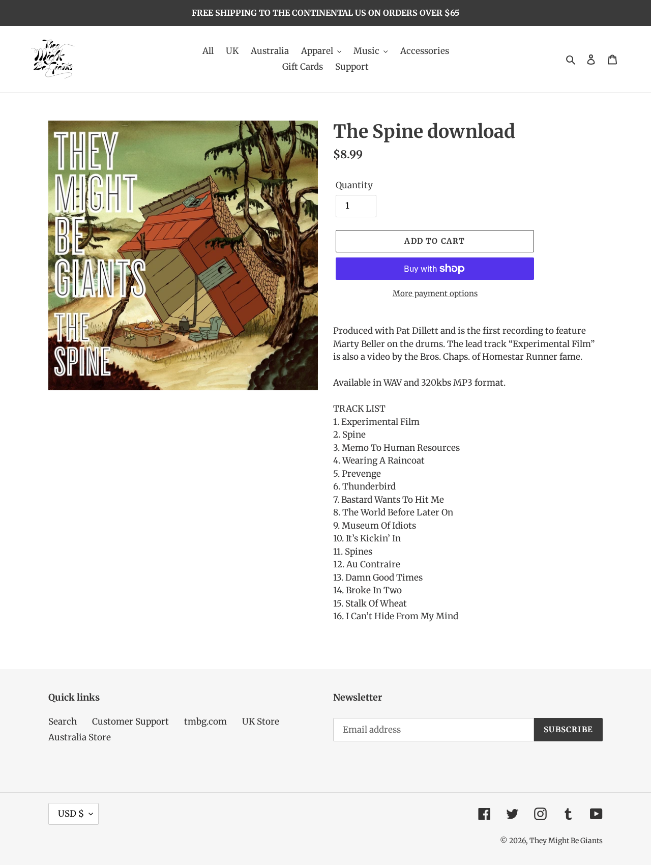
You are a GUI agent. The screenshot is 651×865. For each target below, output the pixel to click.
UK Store (260, 721)
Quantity (354, 185)
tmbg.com (205, 721)
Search (62, 721)
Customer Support (130, 721)
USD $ (71, 813)
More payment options (435, 293)
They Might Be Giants (566, 840)
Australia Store (79, 737)
